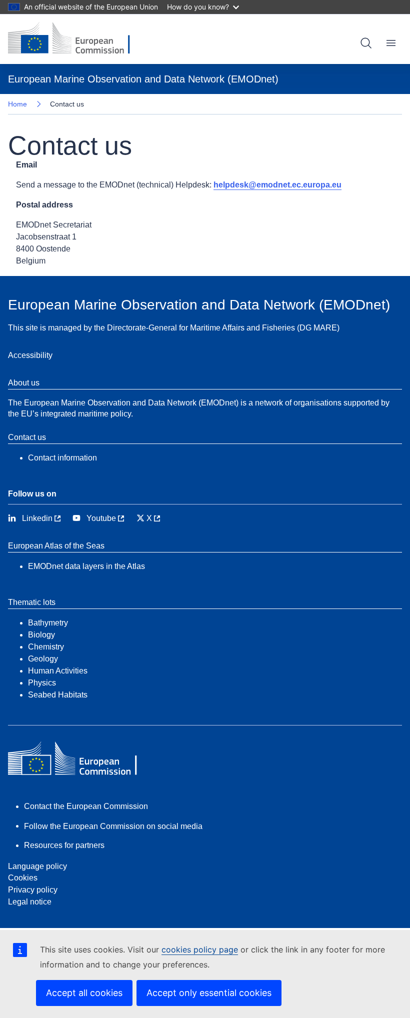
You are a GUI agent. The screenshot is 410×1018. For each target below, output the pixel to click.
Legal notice (30, 902)
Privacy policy (33, 890)
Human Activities (58, 670)
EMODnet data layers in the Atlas (86, 566)
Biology (41, 634)
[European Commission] (76, 39)
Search (366, 43)
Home (17, 104)
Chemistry (46, 646)
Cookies (23, 878)
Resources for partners (64, 845)
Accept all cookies (84, 993)
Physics (42, 682)
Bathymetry (48, 622)
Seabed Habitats (58, 694)
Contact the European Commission (86, 806)
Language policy (37, 866)
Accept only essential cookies (209, 993)
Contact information (62, 458)
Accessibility (30, 355)
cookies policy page (200, 949)
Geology (43, 658)
